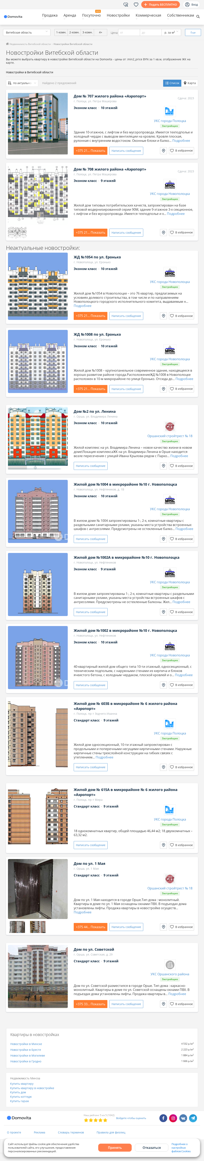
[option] (38, 123)
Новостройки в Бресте (25, 1050)
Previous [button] (13, 123)
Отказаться (152, 1147)
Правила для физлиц (111, 1132)
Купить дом (18, 1092)
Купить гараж (19, 1101)
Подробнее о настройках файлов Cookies (181, 1147)
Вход (194, 4)
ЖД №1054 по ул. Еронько (97, 257)
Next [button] (63, 123)
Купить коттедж (21, 1096)
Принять (115, 1147)
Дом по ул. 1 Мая (89, 863)
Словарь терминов (71, 1132)
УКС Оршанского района (170, 974)
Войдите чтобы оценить (131, 1118)
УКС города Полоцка (170, 121)
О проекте (14, 1132)
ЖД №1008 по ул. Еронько (97, 334)
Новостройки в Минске (26, 1044)
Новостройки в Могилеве (27, 1055)
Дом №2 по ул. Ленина (95, 411)
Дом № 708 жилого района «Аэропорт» (110, 169)
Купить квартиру (21, 1084)
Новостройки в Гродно (25, 1061)
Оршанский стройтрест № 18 (169, 436)
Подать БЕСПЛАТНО (163, 4)
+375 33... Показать (90, 1004)
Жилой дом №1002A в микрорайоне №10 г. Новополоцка (126, 557)
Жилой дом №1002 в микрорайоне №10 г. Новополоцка (125, 630)
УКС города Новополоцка (170, 194)
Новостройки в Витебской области (29, 72)
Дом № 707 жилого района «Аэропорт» (110, 96)
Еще (193, 32)
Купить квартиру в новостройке (32, 1088)
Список (174, 83)
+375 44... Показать (90, 927)
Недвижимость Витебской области (30, 44)
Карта (192, 83)
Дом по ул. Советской (94, 949)
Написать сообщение (126, 151)
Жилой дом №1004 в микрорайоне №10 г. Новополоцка (125, 484)
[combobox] (26, 32)
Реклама (39, 1132)
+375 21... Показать (90, 150)
